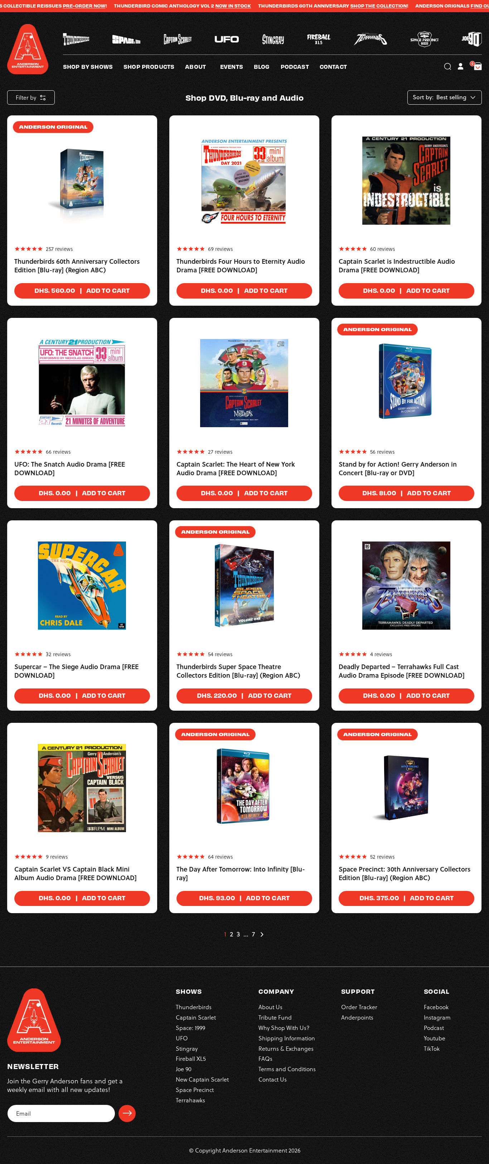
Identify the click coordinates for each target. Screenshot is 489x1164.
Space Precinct (195, 1089)
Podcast (434, 1027)
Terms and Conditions (287, 1068)
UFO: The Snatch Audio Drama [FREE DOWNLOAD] (69, 468)
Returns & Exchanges (286, 1048)
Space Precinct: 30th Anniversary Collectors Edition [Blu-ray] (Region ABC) (404, 873)
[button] (202, 66)
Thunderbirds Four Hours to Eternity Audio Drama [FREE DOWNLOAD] (240, 266)
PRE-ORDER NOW (57, 6)
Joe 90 (184, 1068)
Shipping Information (286, 1038)
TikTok (432, 1048)
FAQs (265, 1058)
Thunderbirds (194, 1007)
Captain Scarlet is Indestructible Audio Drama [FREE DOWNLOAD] (397, 266)
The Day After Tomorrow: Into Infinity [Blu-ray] (240, 873)
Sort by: (423, 97)
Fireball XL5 (191, 1058)
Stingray (187, 1048)
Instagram (437, 1017)
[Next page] (261, 934)
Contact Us (272, 1079)
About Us (270, 1007)
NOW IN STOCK (206, 6)
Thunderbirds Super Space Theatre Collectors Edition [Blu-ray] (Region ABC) (238, 671)
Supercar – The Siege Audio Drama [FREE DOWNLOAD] (76, 671)
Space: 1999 (190, 1027)
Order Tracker (359, 1007)
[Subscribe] (127, 1113)
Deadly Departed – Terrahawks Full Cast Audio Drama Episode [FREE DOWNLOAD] (402, 671)
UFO (182, 1038)
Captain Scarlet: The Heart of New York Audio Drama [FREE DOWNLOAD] (235, 468)
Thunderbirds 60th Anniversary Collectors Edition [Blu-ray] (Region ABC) (77, 266)
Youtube (434, 1038)
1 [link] (225, 934)
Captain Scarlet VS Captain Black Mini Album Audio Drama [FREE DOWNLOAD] (75, 873)
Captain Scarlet (196, 1017)
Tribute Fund (275, 1017)
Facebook (436, 1007)
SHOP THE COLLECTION (351, 6)
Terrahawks (190, 1100)
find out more (463, 6)
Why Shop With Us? (284, 1027)
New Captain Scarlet (202, 1079)
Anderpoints (357, 1017)
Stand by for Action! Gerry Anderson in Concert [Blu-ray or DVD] (398, 468)
